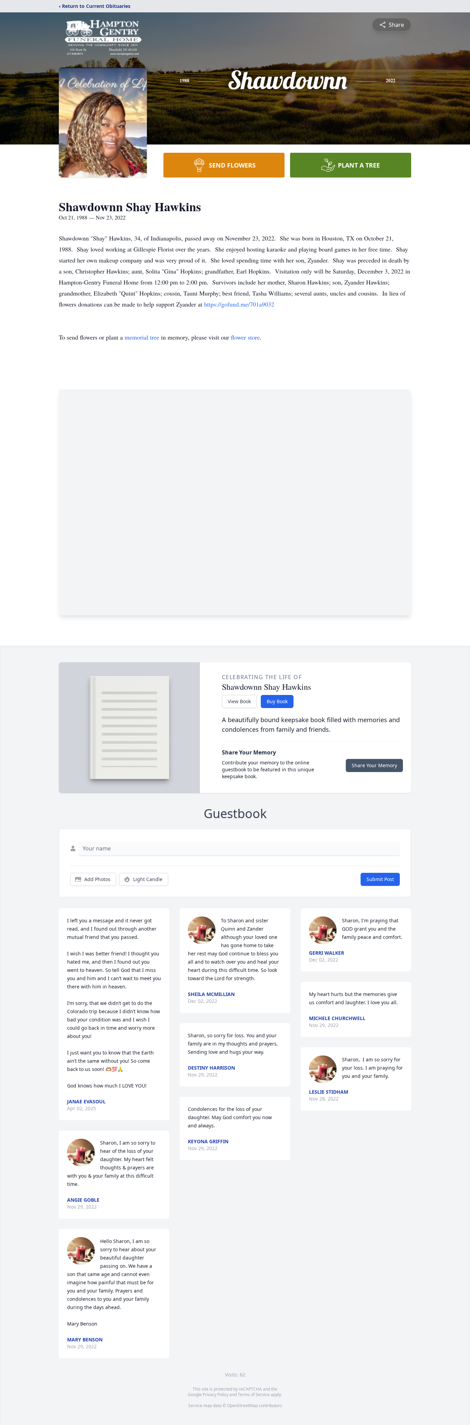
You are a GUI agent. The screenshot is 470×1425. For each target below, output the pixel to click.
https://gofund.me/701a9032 (239, 304)
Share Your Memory (374, 765)
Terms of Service (254, 1394)
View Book (239, 701)
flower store (245, 337)
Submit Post (380, 879)
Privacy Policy (215, 1394)
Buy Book (277, 701)
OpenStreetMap (242, 1405)
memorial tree (142, 337)
